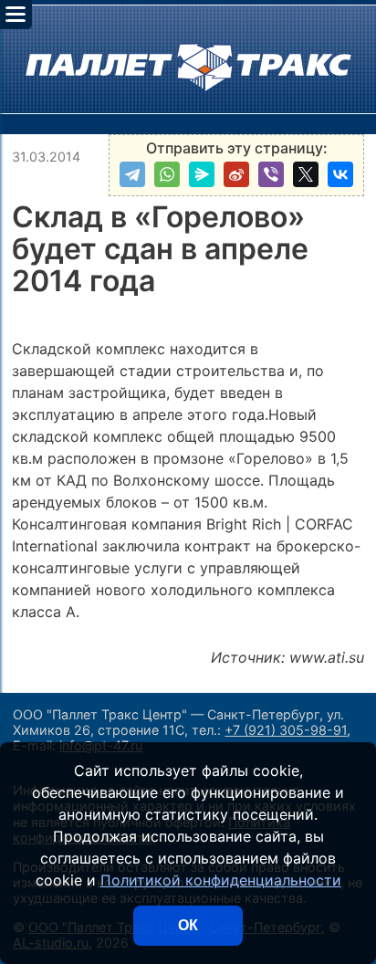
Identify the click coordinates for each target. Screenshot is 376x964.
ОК (188, 925)
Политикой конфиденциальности (220, 880)
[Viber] (271, 174)
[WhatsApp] (167, 174)
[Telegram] (132, 174)
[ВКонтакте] (340, 174)
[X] (305, 174)
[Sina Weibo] (236, 174)
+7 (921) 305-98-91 (286, 730)
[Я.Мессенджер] (201, 174)
